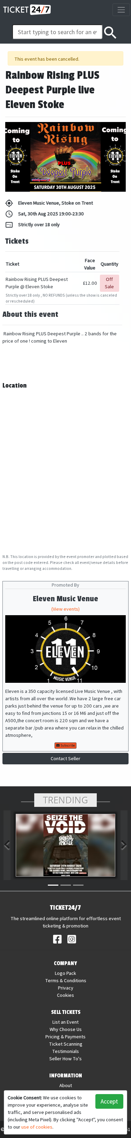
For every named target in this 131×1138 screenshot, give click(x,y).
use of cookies (36, 1127)
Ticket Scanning (65, 1044)
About (65, 1085)
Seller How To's (65, 1058)
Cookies (65, 995)
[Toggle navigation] (121, 9)
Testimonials (65, 1051)
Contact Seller (65, 758)
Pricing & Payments (65, 1036)
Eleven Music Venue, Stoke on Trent (49, 203)
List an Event (65, 1022)
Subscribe (67, 745)
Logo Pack (65, 973)
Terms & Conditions (65, 980)
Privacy (65, 988)
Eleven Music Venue (65, 599)
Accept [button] (109, 1101)
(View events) (65, 609)
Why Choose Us (66, 1029)
